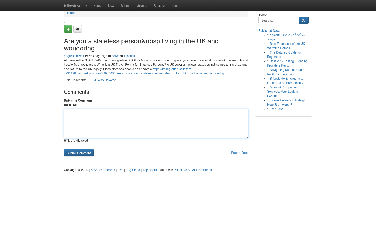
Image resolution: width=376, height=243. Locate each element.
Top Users (150, 170)
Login (175, 5)
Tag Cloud (133, 170)
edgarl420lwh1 (74, 56)
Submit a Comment (78, 100)
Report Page (239, 152)
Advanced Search (103, 170)
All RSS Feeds (202, 170)
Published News (269, 30)
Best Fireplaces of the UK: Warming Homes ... (286, 45)
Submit (125, 5)
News (115, 56)
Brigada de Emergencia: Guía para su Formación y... (286, 80)
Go (304, 20)
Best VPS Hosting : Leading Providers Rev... (287, 63)
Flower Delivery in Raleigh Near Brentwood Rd (286, 102)
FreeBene (277, 109)
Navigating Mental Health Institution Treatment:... (285, 71)
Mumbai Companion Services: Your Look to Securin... (282, 91)
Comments (78, 80)
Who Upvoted (106, 80)
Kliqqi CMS (182, 170)
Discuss (129, 56)
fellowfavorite (75, 5)
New (111, 5)
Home (97, 5)
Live (120, 170)
